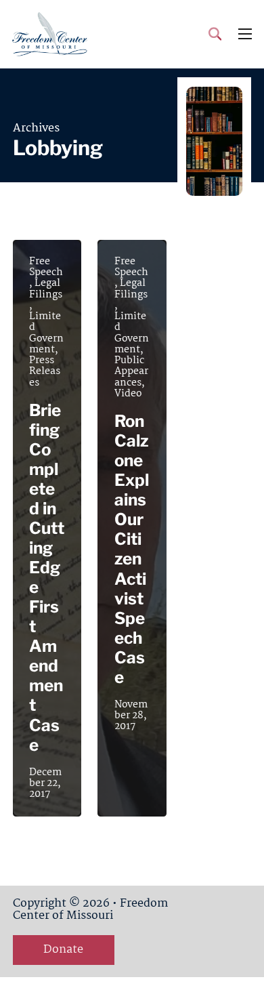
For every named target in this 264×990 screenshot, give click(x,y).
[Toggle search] (214, 33)
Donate (63, 950)
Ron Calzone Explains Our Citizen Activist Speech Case (131, 548)
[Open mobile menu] (245, 33)
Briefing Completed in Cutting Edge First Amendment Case (46, 577)
